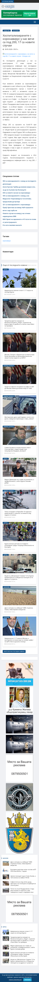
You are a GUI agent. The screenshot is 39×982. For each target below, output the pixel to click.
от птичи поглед (7, 1)
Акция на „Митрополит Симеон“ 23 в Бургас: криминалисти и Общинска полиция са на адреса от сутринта (19, 577)
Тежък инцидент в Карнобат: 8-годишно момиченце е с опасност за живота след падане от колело (18, 513)
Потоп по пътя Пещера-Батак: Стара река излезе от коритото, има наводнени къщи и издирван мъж (22, 890)
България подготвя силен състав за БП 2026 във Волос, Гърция (23, 870)
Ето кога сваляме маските (12, 225)
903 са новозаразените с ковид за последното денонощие (19, 182)
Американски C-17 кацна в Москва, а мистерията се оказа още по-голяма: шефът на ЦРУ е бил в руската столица (19, 640)
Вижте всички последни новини (14, 651)
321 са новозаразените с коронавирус (16, 205)
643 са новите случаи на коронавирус (16, 193)
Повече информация (15, 980)
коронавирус (7, 241)
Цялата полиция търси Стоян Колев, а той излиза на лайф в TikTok (23, 877)
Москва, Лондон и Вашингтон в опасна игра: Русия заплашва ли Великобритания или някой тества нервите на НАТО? (19, 356)
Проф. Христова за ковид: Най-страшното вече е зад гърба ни (18, 209)
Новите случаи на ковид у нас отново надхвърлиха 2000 (16, 214)
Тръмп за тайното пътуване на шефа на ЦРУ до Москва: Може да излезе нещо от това (19, 387)
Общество (7, 30)
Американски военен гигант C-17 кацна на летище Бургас (19, 291)
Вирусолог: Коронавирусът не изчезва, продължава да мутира (17, 200)
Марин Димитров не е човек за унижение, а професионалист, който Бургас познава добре (19, 481)
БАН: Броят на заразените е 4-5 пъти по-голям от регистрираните (19, 220)
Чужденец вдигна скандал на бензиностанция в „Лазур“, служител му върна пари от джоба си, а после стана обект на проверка (19, 323)
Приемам (27, 980)
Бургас (6, 269)
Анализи (6, 617)
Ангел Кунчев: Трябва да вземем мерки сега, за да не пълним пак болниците (19, 188)
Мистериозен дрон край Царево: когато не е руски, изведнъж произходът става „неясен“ (19, 418)
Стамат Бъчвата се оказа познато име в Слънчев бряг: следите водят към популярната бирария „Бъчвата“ (17, 449)
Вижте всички (32, 265)
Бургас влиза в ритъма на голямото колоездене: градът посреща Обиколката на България (19, 545)
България (16, 30)
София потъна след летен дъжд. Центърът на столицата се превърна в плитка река (23, 883)
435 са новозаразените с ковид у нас (16, 196)
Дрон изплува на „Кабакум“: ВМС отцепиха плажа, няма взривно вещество (19, 608)
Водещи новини (9, 333)
